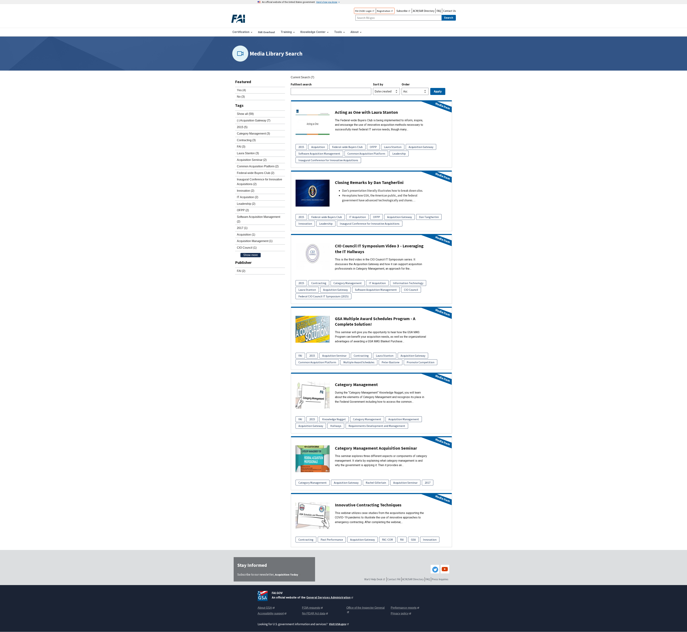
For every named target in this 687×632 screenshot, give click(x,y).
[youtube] (445, 569)
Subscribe (402, 11)
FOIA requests (311, 607)
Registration (383, 11)
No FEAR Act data (313, 613)
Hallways (335, 426)
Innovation (305, 223)
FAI (300, 355)
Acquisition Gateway (421, 147)
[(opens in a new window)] (263, 595)
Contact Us (449, 11)
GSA (413, 539)
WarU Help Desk (373, 579)
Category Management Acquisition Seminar (376, 448)
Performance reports (403, 607)
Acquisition (318, 147)
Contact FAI (393, 579)
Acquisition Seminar (334, 355)
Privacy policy (399, 613)
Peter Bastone (390, 362)
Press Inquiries (440, 579)
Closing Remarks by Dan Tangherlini (369, 182)
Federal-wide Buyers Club (347, 147)
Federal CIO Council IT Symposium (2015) (323, 296)
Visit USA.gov (337, 624)
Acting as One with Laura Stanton (366, 112)
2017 (427, 482)
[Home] (241, 19)
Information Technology (408, 283)
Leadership (399, 153)
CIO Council (411, 289)
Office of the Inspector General (365, 607)
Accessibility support (271, 613)
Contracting (318, 283)
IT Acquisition (357, 217)
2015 (301, 147)
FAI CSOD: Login (363, 11)
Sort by (378, 84)
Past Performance (332, 539)
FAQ (439, 11)
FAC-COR (387, 539)
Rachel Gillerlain (376, 482)
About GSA (265, 607)
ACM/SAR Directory (423, 11)
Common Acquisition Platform (366, 153)
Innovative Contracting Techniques (368, 505)
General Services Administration (328, 597)
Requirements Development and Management (377, 426)
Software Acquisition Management (319, 153)
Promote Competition (420, 362)
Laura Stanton (392, 147)
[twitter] (435, 569)
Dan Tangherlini (429, 217)
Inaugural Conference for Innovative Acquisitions (328, 160)
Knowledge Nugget (334, 419)
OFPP (373, 147)
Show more (250, 255)
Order (406, 84)
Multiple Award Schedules (358, 362)
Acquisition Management (403, 419)
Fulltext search (301, 84)
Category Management (347, 283)
